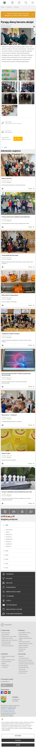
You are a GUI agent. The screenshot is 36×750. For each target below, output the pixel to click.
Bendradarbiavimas (6, 644)
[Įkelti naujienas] (12, 2)
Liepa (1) (8, 532)
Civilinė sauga (22, 669)
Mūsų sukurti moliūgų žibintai (10, 295)
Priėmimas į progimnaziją (7, 645)
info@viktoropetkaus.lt (8, 711)
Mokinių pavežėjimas (23, 645)
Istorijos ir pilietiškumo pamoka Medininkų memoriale (17, 492)
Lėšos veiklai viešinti (6, 661)
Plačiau (30, 188)
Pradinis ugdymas (23, 634)
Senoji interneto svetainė (14, 609)
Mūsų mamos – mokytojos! (9, 415)
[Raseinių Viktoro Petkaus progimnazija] (4, 2)
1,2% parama (10, 596)
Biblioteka (9, 583)
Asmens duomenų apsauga (25, 660)
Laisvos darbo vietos (23, 658)
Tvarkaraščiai (8, 624)
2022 (6, 563)
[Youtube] (5, 692)
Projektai (9, 578)
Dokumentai (9, 574)
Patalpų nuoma (22, 649)
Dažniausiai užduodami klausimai (26, 663)
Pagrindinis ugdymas (24, 636)
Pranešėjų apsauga (23, 665)
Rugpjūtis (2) (9, 529)
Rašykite (4, 685)
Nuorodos (21, 656)
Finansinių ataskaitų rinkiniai (8, 659)
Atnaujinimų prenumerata (14, 613)
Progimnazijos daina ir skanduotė (9, 640)
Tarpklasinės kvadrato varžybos (11, 333)
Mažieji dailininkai (7, 178)
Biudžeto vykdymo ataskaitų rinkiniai (8, 657)
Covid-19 (8, 600)
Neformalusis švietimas (24, 641)
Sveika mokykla (11, 587)
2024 (6, 555)
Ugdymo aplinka (5, 634)
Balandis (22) (9, 539)
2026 (6, 525)
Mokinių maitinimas (23, 647)
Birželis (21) (9, 534)
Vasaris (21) (9, 544)
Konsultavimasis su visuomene (26, 662)
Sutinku (18, 745)
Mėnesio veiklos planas (13, 591)
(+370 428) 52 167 (10, 710)
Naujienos (9, 7)
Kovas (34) (8, 541)
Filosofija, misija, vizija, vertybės (9, 636)
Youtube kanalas (11, 605)
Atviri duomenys (22, 673)
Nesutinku (18, 740)
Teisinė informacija (23, 671)
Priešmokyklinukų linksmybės (10, 255)
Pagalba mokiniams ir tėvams (25, 643)
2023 (6, 559)
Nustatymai (18, 735)
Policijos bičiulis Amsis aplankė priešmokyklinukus (16, 217)
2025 (6, 551)
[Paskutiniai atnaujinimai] (19, 2)
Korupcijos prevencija (24, 667)
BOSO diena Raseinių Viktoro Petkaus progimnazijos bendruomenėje (16, 374)
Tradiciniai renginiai (6, 642)
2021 (6, 567)
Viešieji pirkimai (5, 665)
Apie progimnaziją (6, 632)
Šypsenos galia (6, 453)
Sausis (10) (8, 546)
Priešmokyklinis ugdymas (25, 632)
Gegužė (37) (9, 537)
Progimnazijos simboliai (7, 638)
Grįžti (5, 147)
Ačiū (17, 139)
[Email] (9, 692)
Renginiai (16, 7)
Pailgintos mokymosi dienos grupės (25, 639)
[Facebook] (2, 692)
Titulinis (3, 7)
